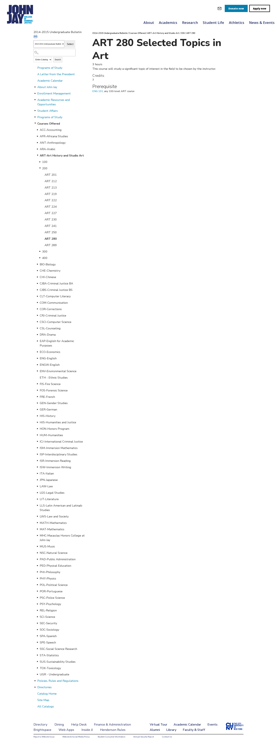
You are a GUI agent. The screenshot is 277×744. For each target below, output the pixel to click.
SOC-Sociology (49, 630)
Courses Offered (48, 124)
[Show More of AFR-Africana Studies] (37, 136)
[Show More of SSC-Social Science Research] (37, 648)
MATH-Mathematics (53, 523)
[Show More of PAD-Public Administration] (37, 559)
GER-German (48, 409)
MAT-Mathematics (52, 529)
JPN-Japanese (49, 480)
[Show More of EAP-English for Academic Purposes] (37, 340)
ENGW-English (50, 365)
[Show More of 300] (40, 251)
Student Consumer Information (111, 737)
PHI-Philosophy (50, 572)
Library (171, 730)
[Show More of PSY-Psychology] (37, 603)
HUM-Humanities (51, 435)
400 (44, 258)
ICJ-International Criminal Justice (61, 442)
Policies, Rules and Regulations (57, 681)
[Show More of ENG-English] (37, 358)
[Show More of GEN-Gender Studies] (37, 403)
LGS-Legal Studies (52, 493)
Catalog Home (47, 694)
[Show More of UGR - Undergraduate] (37, 674)
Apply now (259, 8)
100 (44, 162)
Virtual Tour (158, 724)
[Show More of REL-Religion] (37, 610)
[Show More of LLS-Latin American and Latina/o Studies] (37, 505)
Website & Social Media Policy (76, 737)
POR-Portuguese (51, 591)
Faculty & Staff (194, 730)
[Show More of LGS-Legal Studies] (37, 492)
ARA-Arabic (47, 149)
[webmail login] (219, 8)
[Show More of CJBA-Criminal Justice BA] (37, 283)
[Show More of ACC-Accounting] (37, 129)
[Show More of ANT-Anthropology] (37, 142)
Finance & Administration (112, 724)
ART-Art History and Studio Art (62, 155)
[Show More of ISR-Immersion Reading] (37, 460)
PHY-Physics (48, 578)
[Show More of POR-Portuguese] (37, 591)
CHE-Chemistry (50, 271)
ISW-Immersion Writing (55, 467)
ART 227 (51, 213)
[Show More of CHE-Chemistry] (37, 270)
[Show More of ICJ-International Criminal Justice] (37, 441)
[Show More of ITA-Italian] (37, 473)
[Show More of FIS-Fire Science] (37, 383)
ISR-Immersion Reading (55, 461)
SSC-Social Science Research (58, 649)
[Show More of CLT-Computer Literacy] (37, 296)
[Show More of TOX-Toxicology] (37, 668)
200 (44, 168)
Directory (40, 724)
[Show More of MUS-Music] (37, 546)
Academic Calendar (50, 81)
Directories (44, 687)
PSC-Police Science (52, 598)
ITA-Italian (47, 473)
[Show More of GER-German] (37, 409)
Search (58, 60)
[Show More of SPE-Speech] (37, 642)
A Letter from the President (56, 74)
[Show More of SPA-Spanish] (37, 636)
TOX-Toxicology (50, 668)
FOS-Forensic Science (54, 390)
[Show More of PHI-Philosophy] (37, 572)
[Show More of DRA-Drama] (37, 334)
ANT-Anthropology (53, 143)
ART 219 (51, 194)
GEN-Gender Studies (54, 403)
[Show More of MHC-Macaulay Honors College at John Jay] (37, 535)
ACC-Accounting (51, 130)
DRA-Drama (48, 335)
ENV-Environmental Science (58, 371)
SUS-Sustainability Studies (58, 662)
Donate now (236, 8)
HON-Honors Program (54, 429)
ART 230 (51, 219)
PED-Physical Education (55, 566)
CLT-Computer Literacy (55, 296)
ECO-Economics (50, 352)
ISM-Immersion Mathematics (59, 448)
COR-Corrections (51, 309)
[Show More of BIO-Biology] (37, 264)
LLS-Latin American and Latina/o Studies (61, 508)
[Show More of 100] (40, 161)
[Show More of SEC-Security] (37, 623)
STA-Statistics (49, 655)
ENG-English (48, 358)
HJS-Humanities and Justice (58, 422)
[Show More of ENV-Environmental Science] (37, 371)
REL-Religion (48, 610)
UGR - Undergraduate (54, 674)
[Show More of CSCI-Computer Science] (37, 321)
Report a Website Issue (44, 737)
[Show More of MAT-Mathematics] (37, 529)
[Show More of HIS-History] (37, 415)
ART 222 (51, 200)
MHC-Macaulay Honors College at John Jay (62, 538)
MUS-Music (47, 546)
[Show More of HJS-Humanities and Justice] (37, 422)
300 (44, 252)
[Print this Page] (36, 36)
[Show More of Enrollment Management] (35, 93)
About (148, 22)
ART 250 (51, 232)
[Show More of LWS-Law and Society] (37, 516)
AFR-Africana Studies (54, 136)
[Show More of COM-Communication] (37, 302)
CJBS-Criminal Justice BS (56, 290)
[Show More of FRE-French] (37, 396)
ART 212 (51, 181)
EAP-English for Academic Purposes (57, 343)
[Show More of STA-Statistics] (37, 655)
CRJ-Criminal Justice (53, 315)
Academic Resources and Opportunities (53, 102)
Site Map (43, 700)
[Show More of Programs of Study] (35, 117)
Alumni (155, 730)
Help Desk (79, 724)
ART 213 (51, 188)
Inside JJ (87, 730)
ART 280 (51, 239)
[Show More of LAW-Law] (37, 486)
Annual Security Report (143, 737)
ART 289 (51, 245)
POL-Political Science (54, 585)
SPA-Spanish (48, 636)
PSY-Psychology (50, 604)
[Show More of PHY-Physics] (37, 578)
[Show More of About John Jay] (35, 87)
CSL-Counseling (50, 328)
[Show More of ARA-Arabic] (37, 149)
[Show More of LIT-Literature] (37, 499)
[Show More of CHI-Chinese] (37, 277)
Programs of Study (49, 68)
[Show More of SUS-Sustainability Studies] (37, 661)
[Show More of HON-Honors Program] (37, 428)
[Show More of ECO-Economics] (37, 351)
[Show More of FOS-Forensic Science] (37, 390)
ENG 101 (97, 91)
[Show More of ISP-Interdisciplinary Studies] (37, 454)
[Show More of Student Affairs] (35, 110)
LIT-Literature (49, 499)
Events (212, 724)
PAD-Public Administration (58, 559)
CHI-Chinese (48, 277)
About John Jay (47, 87)
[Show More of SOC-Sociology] (37, 629)
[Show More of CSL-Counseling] (37, 328)
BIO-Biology (48, 264)
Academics (168, 22)
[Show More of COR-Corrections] (37, 309)
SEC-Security (48, 623)
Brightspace (42, 730)
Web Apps (66, 730)
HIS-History (47, 416)
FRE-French (47, 397)
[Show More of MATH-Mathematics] (37, 522)
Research (190, 22)
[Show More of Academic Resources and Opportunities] (35, 99)
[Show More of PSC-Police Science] (37, 597)
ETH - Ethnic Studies (54, 378)
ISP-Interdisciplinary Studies (58, 454)
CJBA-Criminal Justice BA (56, 283)
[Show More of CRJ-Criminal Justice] (37, 315)
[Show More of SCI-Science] (37, 616)
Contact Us (167, 737)
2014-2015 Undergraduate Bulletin (109, 33)
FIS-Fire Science (50, 384)
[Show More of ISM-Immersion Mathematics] (37, 447)
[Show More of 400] (40, 257)
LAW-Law (46, 486)
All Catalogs (45, 706)
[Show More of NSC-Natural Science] (37, 552)
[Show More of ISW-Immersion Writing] (37, 467)
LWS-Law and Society (54, 516)
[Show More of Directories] (35, 687)
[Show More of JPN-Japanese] (37, 479)
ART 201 (51, 175)
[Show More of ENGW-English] (37, 364)
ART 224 (51, 207)
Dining (59, 724)
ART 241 (51, 226)
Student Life (213, 22)
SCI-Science (47, 617)
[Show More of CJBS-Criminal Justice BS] (37, 289)
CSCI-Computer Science (55, 322)
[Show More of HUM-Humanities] (37, 435)
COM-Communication (54, 303)
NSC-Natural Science (53, 553)
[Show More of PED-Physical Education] (37, 565)
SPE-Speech (48, 642)
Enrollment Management (54, 93)
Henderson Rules (113, 730)
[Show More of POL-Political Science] (37, 584)
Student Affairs (47, 111)
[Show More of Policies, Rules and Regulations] (35, 680)
